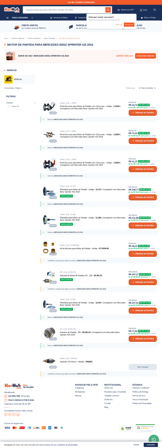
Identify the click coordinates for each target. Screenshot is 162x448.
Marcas (78, 396)
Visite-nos (108, 400)
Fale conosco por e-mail (21, 400)
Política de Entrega (140, 392)
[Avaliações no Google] (145, 428)
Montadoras (80, 392)
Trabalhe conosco (111, 396)
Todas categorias (20, 18)
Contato (107, 403)
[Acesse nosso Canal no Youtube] (9, 414)
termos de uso (50, 445)
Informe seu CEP (127, 10)
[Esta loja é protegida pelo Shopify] (126, 428)
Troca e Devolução (140, 400)
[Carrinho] (154, 10)
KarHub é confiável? (140, 388)
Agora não (119, 24)
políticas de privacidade (67, 445)
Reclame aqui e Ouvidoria (115, 392)
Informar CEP (129, 24)
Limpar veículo (124, 56)
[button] (141, 10)
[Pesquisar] (108, 10)
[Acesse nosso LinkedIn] (18, 414)
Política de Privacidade (141, 403)
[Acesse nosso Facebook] (13, 414)
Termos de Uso (138, 396)
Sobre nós (108, 388)
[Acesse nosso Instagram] (5, 414)
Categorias (79, 388)
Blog (106, 407)
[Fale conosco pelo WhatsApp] (154, 440)
